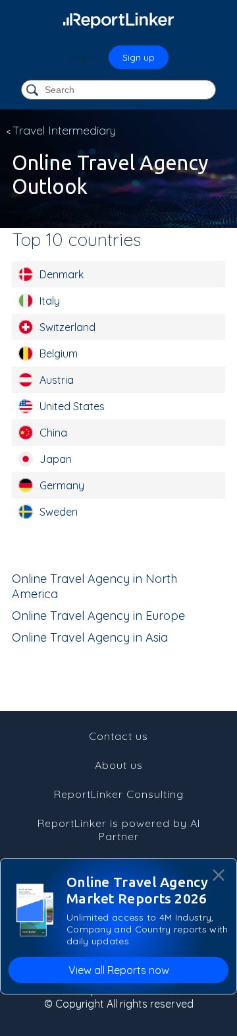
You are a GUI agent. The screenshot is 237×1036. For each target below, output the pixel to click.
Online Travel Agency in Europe (98, 615)
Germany (62, 485)
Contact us (118, 736)
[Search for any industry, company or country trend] (33, 91)
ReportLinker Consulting (119, 794)
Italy (50, 300)
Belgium (59, 353)
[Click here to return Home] (118, 20)
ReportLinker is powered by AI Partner (119, 829)
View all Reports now (118, 970)
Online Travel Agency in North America (94, 586)
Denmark (62, 274)
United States (72, 406)
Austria (57, 379)
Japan (56, 459)
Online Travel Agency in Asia (90, 637)
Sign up (138, 57)
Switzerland (67, 327)
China (53, 432)
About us (119, 765)
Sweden (59, 511)
